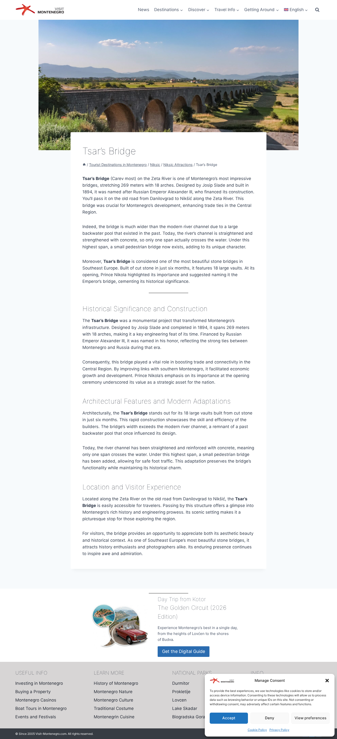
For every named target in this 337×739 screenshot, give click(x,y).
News (143, 9)
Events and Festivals (35, 716)
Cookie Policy (257, 730)
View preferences (310, 718)
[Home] (84, 164)
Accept (228, 718)
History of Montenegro (116, 683)
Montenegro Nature (113, 691)
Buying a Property (33, 691)
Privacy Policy (279, 730)
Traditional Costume (114, 708)
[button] (327, 680)
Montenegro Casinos (35, 700)
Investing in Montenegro (39, 683)
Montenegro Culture (113, 700)
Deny (269, 718)
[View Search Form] (317, 9)
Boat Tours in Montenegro (41, 708)
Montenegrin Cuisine (114, 716)
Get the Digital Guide (183, 651)
